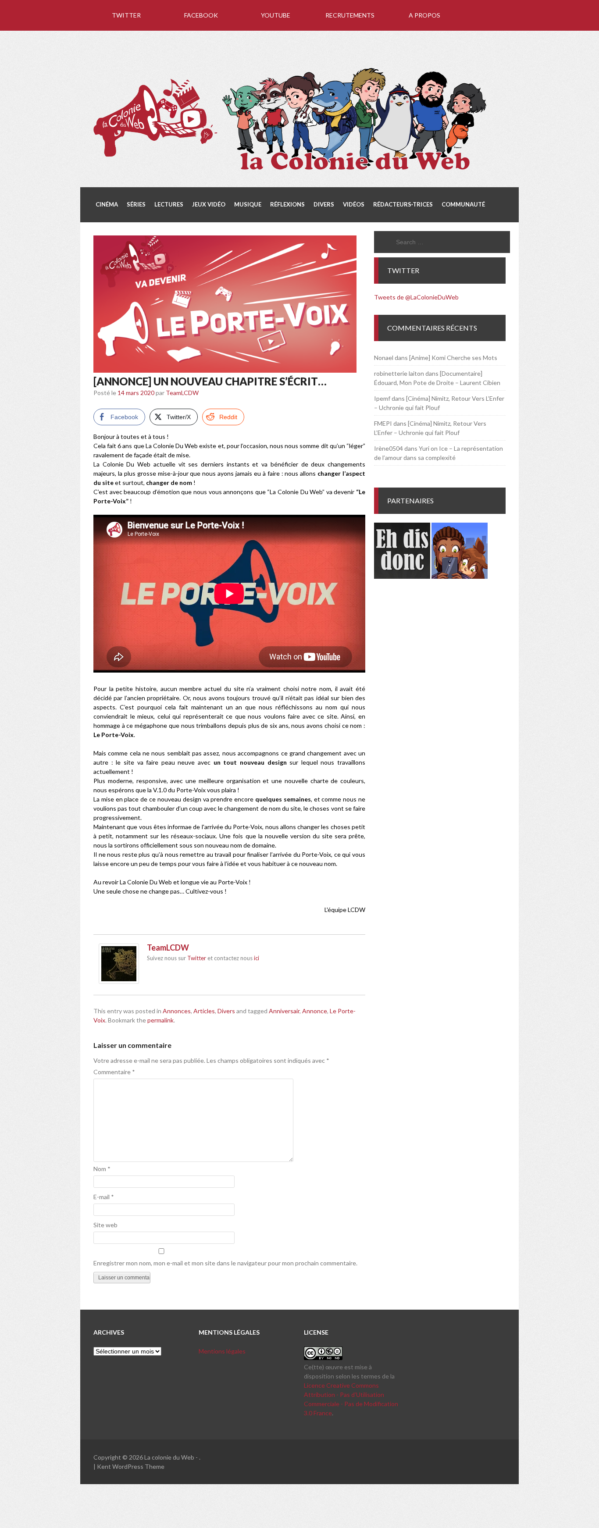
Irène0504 (388, 448)
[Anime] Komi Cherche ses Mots (453, 357)
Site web (105, 1225)
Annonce (314, 1011)
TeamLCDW (182, 392)
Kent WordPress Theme (130, 1466)
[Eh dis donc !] (402, 576)
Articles (204, 1011)
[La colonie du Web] (290, 171)
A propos (424, 15)
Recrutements (349, 15)
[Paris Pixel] (459, 576)
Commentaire (114, 1072)
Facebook (201, 15)
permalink (160, 1020)
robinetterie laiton (399, 373)
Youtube (275, 15)
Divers (226, 1011)
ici (256, 958)
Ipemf (382, 398)
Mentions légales (222, 1351)
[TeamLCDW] (119, 981)
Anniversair (284, 1011)
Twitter (126, 15)
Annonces (177, 1011)
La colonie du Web (169, 1457)
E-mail (103, 1196)
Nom (102, 1168)
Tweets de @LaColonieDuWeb (416, 297)
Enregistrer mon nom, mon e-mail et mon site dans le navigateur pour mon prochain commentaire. (225, 1263)
